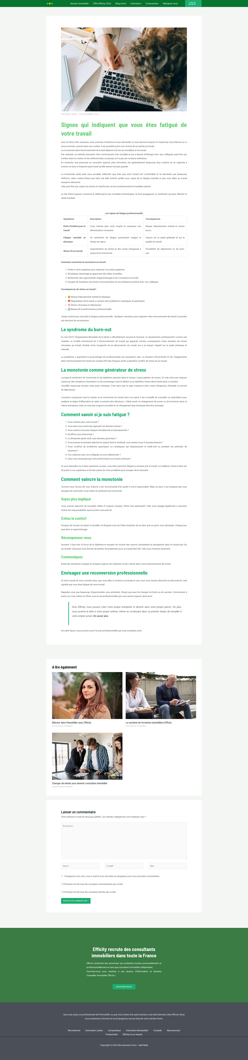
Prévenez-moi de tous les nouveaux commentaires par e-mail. (93, 884)
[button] (193, 3)
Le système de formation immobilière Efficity (149, 722)
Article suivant (193, 651)
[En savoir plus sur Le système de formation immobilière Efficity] (161, 695)
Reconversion (173, 1030)
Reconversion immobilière (62, 726)
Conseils (157, 1030)
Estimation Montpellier (137, 1030)
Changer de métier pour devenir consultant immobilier (79, 783)
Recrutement (74, 1030)
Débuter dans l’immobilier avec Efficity (71, 722)
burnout (140, 337)
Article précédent (56, 651)
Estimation (136, 3)
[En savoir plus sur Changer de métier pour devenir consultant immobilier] (87, 756)
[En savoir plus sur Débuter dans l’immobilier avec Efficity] (87, 695)
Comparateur (152, 3)
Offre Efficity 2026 (102, 3)
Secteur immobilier (79, 3)
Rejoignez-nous (170, 3)
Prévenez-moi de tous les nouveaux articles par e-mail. (89, 892)
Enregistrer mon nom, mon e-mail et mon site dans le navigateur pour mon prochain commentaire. (112, 876)
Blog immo (120, 3)
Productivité (112, 1034)
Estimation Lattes (94, 1030)
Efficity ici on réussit (132, 1034)
